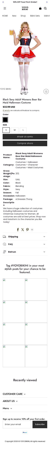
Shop (23, 15)
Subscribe (40, 424)
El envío (6, 110)
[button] (5, 8)
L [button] (23, 130)
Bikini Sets (35, 15)
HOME (5, 15)
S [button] (6, 130)
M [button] (15, 130)
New (14, 15)
